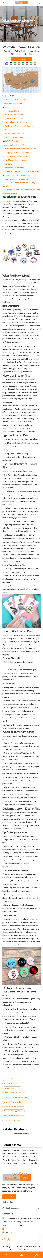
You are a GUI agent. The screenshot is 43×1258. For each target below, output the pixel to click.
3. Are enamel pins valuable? (16, 179)
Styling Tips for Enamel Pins (16, 130)
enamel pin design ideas (14, 1106)
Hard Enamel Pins (12, 107)
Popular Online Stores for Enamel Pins (20, 149)
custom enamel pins (12, 1088)
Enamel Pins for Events (13, 1111)
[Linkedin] (8, 1239)
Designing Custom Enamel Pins (17, 152)
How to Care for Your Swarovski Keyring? (31, 1150)
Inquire (8, 1197)
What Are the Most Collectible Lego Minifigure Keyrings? (12, 1157)
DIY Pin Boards (11, 141)
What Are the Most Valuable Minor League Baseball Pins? (31, 1157)
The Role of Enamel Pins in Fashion (19, 126)
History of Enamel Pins (13, 115)
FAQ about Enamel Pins (14, 168)
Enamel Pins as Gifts (12, 1102)
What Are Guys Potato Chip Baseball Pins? (12, 1163)
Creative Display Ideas (14, 137)
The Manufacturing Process (16, 160)
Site (30, 54)
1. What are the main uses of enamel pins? (22, 171)
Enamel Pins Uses (11, 1079)
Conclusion (8, 164)
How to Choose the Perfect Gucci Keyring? (31, 1153)
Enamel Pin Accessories (13, 1120)
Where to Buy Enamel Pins (15, 145)
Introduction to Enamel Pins (15, 99)
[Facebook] (4, 1239)
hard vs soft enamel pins (14, 1116)
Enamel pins (7, 201)
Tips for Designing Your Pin (16, 156)
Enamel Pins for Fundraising (15, 1097)
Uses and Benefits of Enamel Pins (18, 122)
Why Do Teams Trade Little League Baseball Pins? (12, 1160)
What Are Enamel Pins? (13, 103)
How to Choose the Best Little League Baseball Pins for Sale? (31, 1160)
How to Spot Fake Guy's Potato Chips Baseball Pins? (31, 1163)
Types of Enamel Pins (13, 118)
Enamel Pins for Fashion (14, 1093)
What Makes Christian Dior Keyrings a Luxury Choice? (12, 1153)
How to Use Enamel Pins (14, 133)
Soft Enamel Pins (12, 111)
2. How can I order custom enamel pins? (21, 175)
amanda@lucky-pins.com (15, 1229)
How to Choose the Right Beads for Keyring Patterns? (12, 1150)
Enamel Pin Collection (13, 1083)
